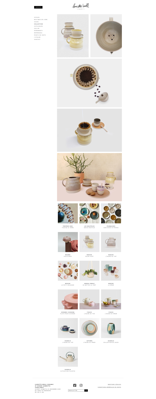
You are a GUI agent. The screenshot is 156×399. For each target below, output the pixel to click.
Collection (38, 24)
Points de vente (40, 35)
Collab (36, 28)
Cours (36, 22)
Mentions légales (114, 384)
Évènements (38, 30)
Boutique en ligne (41, 19)
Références (38, 33)
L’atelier (37, 37)
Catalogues (38, 26)
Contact (37, 39)
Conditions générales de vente (109, 387)
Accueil (37, 17)
